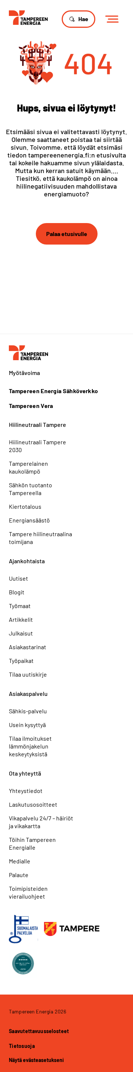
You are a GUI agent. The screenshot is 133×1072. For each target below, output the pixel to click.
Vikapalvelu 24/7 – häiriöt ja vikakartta (41, 821)
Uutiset (18, 578)
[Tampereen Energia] (28, 16)
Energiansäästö (29, 520)
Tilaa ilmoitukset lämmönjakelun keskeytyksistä (30, 746)
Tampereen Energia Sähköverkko (53, 391)
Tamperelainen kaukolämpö (28, 467)
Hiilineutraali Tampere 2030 (37, 445)
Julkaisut (21, 633)
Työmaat (20, 605)
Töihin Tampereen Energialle (32, 843)
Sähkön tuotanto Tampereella (30, 488)
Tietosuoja (22, 1046)
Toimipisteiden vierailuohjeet (28, 892)
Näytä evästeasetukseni (36, 1060)
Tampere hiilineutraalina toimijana (40, 537)
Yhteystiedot (25, 790)
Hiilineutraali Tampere (37, 424)
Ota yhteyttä (25, 773)
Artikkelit (21, 619)
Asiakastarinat (27, 646)
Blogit (16, 591)
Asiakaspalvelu (28, 693)
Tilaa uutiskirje (28, 674)
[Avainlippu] (23, 929)
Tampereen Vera (31, 405)
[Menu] (114, 19)
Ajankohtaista (27, 560)
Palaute (18, 874)
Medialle (19, 860)
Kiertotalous (25, 506)
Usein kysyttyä (27, 724)
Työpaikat (21, 660)
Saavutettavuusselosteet (39, 1031)
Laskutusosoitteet (33, 804)
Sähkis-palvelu (28, 710)
